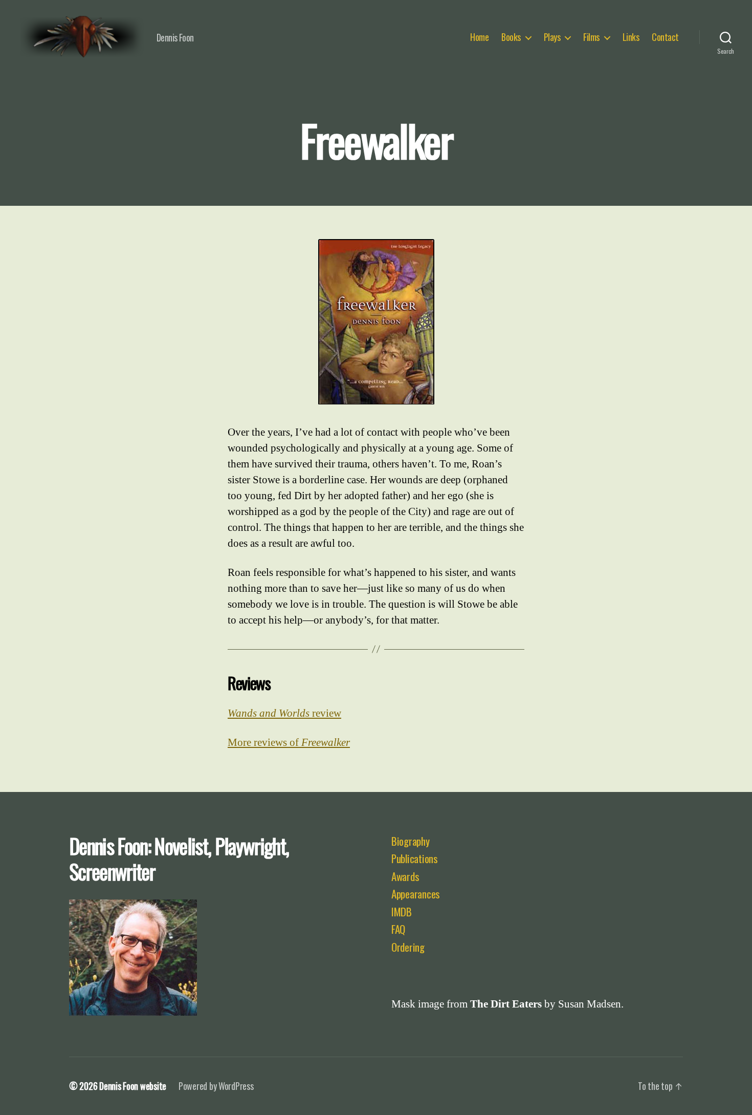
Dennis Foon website (132, 1085)
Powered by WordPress (216, 1085)
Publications (414, 858)
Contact (665, 37)
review (284, 713)
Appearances (415, 894)
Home (479, 37)
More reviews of (289, 742)
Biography (410, 841)
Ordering (408, 947)
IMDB (401, 911)
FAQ (398, 929)
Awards (405, 876)
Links (631, 37)
